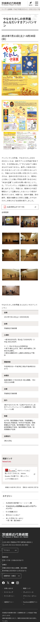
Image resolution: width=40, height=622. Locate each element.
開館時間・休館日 (10, 576)
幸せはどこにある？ (13, 515)
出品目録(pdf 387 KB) (16, 207)
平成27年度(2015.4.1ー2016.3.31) (25, 9)
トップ (4, 9)
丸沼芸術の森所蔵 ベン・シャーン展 (19, 503)
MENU (36, 5)
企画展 (10, 9)
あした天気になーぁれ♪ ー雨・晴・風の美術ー (14, 519)
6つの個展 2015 (11, 512)
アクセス (7, 550)
